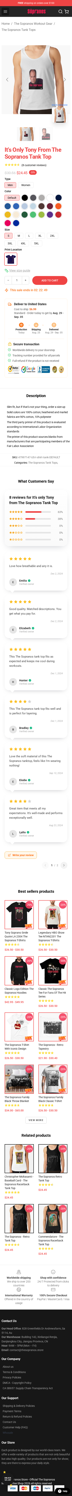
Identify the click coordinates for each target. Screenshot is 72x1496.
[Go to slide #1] (26, 134)
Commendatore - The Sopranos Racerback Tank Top (50, 1240)
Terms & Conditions (14, 1372)
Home (6, 24)
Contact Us (9, 1421)
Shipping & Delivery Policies (19, 1405)
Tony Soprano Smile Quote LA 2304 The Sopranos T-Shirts (16, 936)
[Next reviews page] (63, 865)
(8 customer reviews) (34, 165)
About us (8, 1366)
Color (8, 191)
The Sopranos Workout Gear (33, 24)
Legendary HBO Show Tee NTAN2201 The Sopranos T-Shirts (51, 936)
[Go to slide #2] (46, 134)
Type (8, 179)
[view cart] (66, 11)
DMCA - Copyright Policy (17, 1382)
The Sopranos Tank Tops (19, 30)
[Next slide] (64, 80)
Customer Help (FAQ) (15, 1427)
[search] (60, 11)
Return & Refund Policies (17, 1416)
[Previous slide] (7, 80)
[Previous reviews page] (45, 865)
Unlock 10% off (7, 1479)
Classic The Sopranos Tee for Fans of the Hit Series (52, 992)
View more (36, 1120)
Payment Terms (12, 1411)
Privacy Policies (12, 1377)
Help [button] (65, 1491)
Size (7, 229)
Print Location (13, 249)
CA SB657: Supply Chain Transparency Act (28, 1388)
